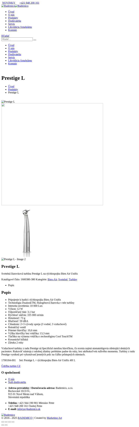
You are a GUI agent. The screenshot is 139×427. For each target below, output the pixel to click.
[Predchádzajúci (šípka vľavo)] (2, 424)
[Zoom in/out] (2, 421)
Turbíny (73, 279)
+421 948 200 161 (29, 2)
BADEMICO (25, 417)
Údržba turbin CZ (11, 366)
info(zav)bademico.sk (28, 409)
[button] (5, 35)
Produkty (13, 17)
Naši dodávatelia (17, 382)
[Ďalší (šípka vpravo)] (6, 424)
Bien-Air (52, 279)
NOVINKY (8, 2)
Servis (11, 23)
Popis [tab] (11, 285)
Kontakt (12, 30)
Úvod (11, 11)
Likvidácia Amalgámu (20, 27)
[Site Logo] (14, 5)
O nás (11, 14)
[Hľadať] (34, 39)
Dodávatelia (14, 20)
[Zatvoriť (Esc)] (13, 421)
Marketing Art (54, 417)
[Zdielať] (9, 421)
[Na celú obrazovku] (6, 421)
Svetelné (62, 279)
